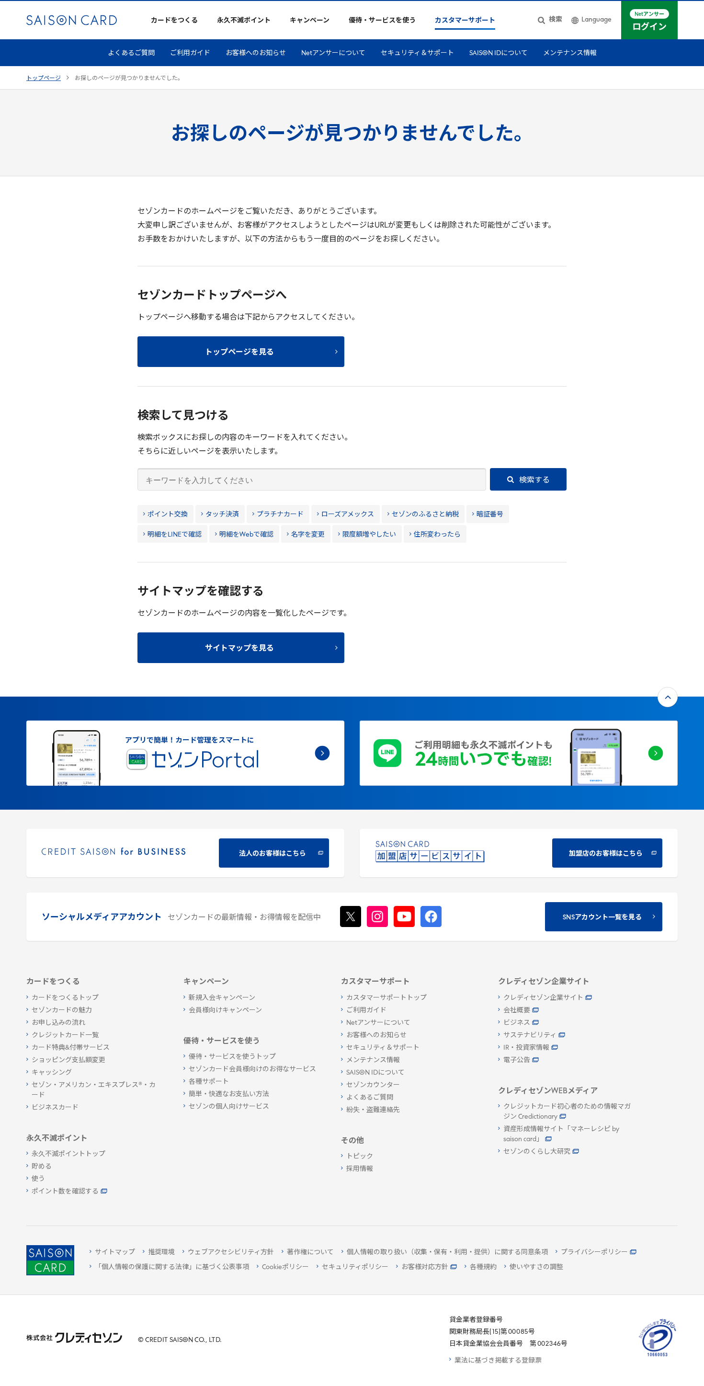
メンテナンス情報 (570, 53)
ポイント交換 (168, 515)
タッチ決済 (222, 515)
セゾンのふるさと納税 (425, 515)
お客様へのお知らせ (256, 53)
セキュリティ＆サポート (417, 53)
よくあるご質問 (131, 53)
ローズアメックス (347, 515)
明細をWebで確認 (246, 535)
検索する (534, 480)
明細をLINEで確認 (175, 535)
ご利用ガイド (190, 53)
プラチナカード (280, 515)
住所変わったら (437, 535)
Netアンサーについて (333, 53)
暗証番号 (490, 515)
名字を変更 (308, 535)
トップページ (43, 78)
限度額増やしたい (369, 535)
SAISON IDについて (498, 53)
